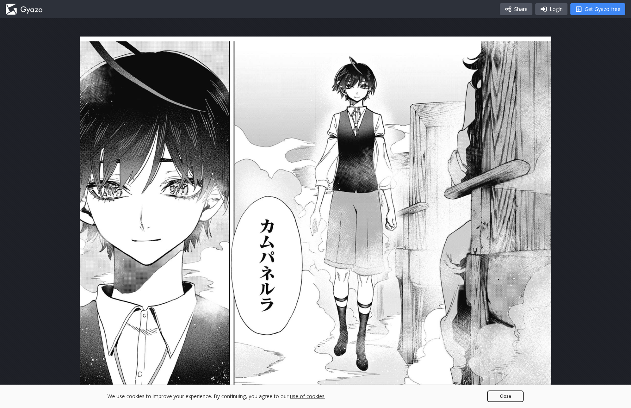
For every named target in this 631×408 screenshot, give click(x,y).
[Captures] (24, 9)
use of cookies (307, 396)
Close (505, 396)
